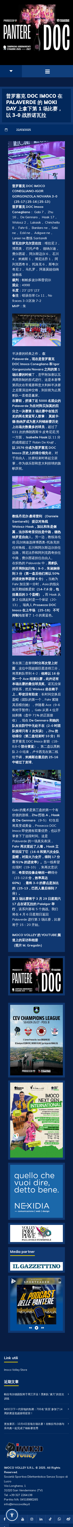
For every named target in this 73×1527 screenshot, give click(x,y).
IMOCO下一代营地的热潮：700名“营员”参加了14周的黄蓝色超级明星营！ (33, 1411)
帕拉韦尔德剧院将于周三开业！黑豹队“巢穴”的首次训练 (34, 1396)
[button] (12, 1515)
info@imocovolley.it (17, 1504)
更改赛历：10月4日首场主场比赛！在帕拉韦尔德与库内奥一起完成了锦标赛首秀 (34, 1426)
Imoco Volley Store (15, 1370)
